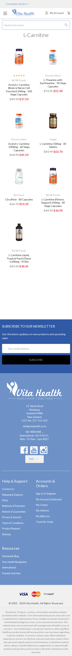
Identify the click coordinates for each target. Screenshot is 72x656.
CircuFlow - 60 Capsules (19, 199)
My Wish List (43, 516)
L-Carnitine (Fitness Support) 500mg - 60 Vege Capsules (53, 202)
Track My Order (44, 521)
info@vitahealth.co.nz (34, 426)
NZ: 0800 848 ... (34, 431)
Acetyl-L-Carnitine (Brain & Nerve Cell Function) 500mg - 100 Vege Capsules (19, 89)
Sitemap (6, 534)
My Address (42, 510)
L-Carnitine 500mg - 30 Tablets (53, 145)
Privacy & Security (11, 517)
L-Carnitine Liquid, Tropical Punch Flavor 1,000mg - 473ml (19, 258)
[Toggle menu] (5, 13)
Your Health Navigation (14, 561)
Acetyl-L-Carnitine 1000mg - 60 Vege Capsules (19, 147)
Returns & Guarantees (14, 511)
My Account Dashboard (49, 499)
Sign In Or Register (46, 493)
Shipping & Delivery (12, 494)
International (9, 567)
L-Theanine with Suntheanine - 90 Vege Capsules (53, 83)
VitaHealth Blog (10, 556)
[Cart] (69, 13)
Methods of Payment (13, 505)
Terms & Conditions (12, 522)
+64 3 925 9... (42, 435)
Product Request (11, 528)
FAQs (5, 500)
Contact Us (8, 488)
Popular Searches (11, 573)
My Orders (42, 504)
